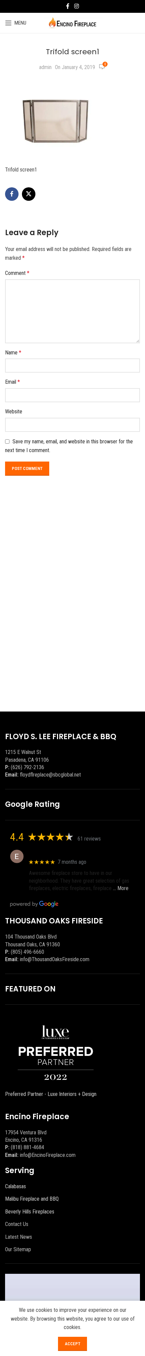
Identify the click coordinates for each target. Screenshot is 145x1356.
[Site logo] (72, 22)
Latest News (18, 1237)
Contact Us (16, 1224)
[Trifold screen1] (55, 120)
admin (45, 67)
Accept (72, 1343)
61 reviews (89, 838)
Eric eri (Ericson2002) (53, 853)
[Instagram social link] (76, 6)
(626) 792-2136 (27, 767)
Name (13, 352)
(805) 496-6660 (27, 952)
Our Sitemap (18, 1249)
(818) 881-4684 (27, 1147)
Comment (17, 273)
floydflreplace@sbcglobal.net (50, 774)
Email (12, 382)
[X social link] (28, 194)
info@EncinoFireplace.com (48, 1155)
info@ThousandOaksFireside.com (54, 959)
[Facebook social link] (68, 6)
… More (120, 888)
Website (13, 411)
